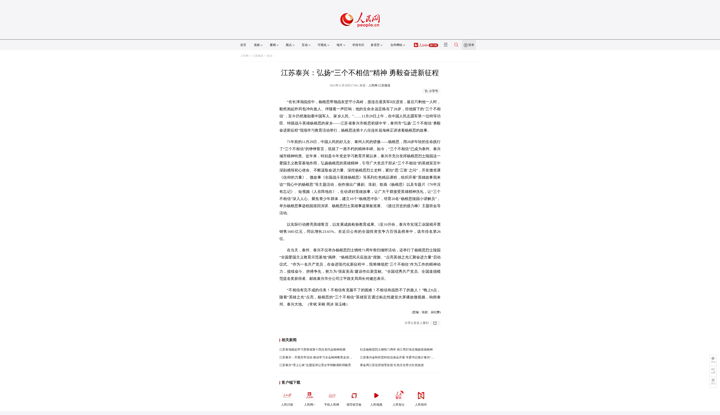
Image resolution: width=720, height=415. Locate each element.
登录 (471, 44)
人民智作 (421, 404)
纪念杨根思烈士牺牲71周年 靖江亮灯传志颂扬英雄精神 (396, 349)
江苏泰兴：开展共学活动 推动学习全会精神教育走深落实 (317, 357)
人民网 (244, 55)
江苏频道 (258, 55)
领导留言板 (354, 404)
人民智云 (399, 404)
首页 (243, 44)
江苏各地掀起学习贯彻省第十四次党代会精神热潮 (312, 349)
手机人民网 (331, 404)
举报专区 (358, 44)
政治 (269, 55)
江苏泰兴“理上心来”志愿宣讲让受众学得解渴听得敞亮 (315, 365)
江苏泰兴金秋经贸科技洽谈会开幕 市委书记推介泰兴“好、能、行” (403, 357)
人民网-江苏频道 (379, 85)
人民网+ (309, 404)
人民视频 (376, 404)
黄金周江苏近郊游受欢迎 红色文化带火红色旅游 (392, 365)
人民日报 (287, 404)
